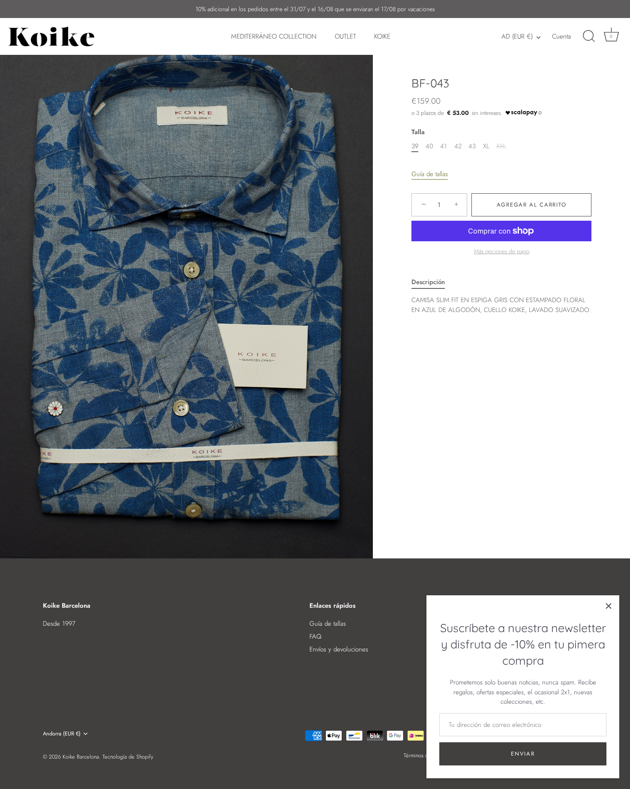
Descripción (428, 282)
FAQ (315, 636)
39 (414, 146)
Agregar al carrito (531, 205)
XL (486, 146)
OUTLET (345, 36)
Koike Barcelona (81, 757)
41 (443, 146)
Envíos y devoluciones (338, 649)
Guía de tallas (429, 174)
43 (472, 146)
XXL (501, 146)
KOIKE (382, 36)
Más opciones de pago (501, 252)
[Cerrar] (608, 606)
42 (458, 146)
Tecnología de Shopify (127, 757)
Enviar (522, 754)
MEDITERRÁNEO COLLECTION (274, 36)
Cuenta (561, 36)
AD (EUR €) (517, 37)
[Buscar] (588, 36)
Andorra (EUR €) (62, 733)
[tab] (432, 282)
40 (429, 146)
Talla (418, 132)
